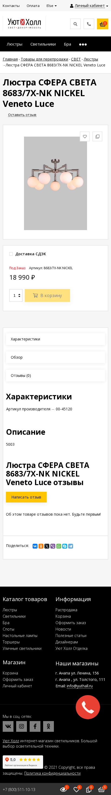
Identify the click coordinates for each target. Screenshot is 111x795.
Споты (8, 629)
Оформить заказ (71, 622)
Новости (63, 629)
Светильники (14, 616)
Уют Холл (11, 740)
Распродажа (66, 609)
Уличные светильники (22, 648)
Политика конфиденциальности (52, 773)
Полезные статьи (71, 635)
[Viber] (52, 546)
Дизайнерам (67, 641)
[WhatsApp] (58, 546)
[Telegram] (70, 546)
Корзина (63, 616)
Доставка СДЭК (30, 253)
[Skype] (64, 546)
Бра (6, 622)
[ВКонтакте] (35, 546)
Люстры (10, 609)
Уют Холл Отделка (72, 648)
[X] (46, 546)
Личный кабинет (17, 685)
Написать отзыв (26, 497)
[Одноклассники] (41, 546)
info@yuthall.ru (80, 685)
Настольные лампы (20, 635)
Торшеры (11, 641)
